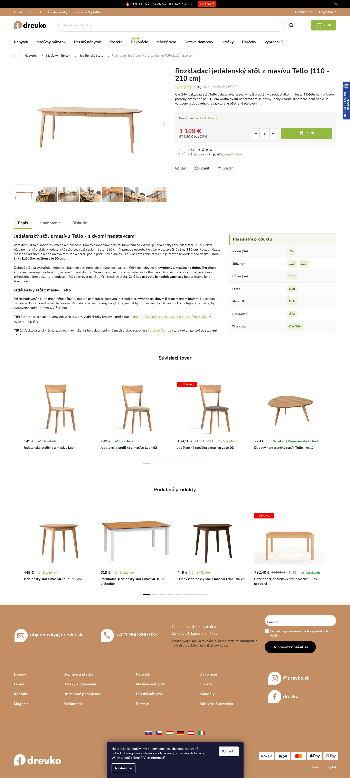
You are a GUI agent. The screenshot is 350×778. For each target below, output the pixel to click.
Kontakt (35, 12)
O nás (18, 12)
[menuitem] (21, 42)
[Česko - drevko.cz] (159, 733)
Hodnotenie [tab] (50, 223)
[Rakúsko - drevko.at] (191, 733)
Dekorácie (208, 674)
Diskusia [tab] (79, 223)
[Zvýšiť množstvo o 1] (273, 133)
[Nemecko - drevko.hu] (180, 733)
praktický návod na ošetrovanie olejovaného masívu (170, 317)
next (333, 421)
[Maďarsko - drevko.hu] (170, 733)
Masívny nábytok (150, 684)
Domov (20, 674)
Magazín (21, 703)
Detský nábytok (149, 693)
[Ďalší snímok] (164, 125)
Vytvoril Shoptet (324, 767)
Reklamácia (73, 703)
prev (17, 421)
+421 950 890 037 (137, 634)
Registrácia (327, 12)
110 (292, 264)
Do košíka (306, 133)
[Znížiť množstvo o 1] (255, 133)
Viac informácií (154, 758)
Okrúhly (295, 326)
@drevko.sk (296, 678)
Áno (292, 314)
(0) (199, 87)
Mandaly (207, 693)
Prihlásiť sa (298, 647)
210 (303, 264)
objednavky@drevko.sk (56, 634)
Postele (142, 703)
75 (291, 251)
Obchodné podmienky (82, 693)
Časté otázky (57, 12)
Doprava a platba (78, 674)
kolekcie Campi (159, 330)
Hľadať (291, 25)
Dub (292, 289)
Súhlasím (229, 751)
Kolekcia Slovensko (216, 703)
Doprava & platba (87, 12)
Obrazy (206, 684)
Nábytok (143, 674)
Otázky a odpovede (79, 684)
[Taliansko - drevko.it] (201, 733)
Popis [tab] (23, 223)
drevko (291, 696)
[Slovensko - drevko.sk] (148, 733)
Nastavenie (123, 768)
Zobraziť (207, 4)
